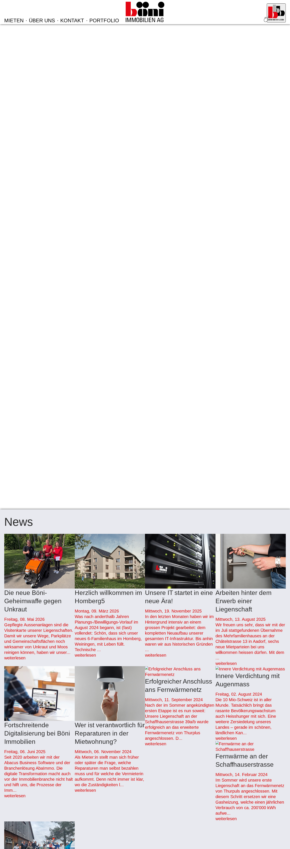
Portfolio (104, 20)
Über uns (42, 20)
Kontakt (72, 20)
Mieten (14, 20)
